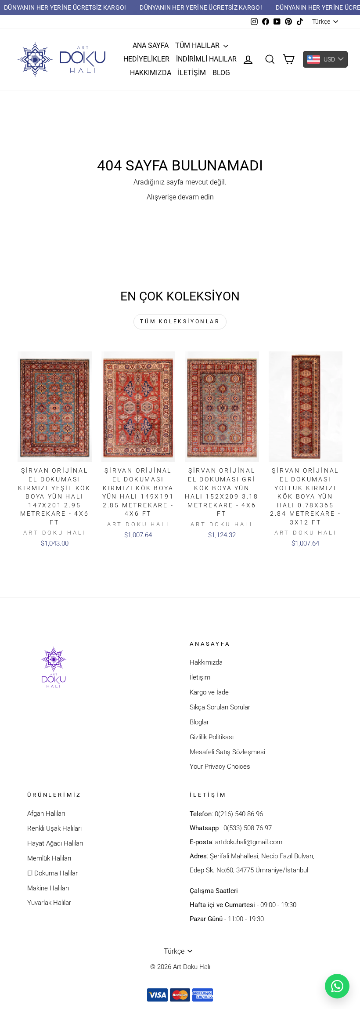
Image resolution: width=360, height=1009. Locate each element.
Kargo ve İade (209, 692)
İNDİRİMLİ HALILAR (206, 59)
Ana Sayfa (151, 45)
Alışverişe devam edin (180, 197)
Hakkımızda (150, 73)
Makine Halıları (48, 888)
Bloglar (199, 722)
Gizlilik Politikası (212, 737)
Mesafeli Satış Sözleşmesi (227, 752)
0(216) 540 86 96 (239, 814)
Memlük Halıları (49, 858)
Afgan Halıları (46, 813)
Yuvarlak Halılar (49, 903)
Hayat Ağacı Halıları (55, 843)
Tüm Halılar (198, 45)
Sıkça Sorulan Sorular (220, 707)
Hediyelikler (146, 59)
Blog (221, 73)
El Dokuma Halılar (52, 873)
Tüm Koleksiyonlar (180, 321)
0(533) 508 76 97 (247, 828)
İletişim (192, 73)
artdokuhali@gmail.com (248, 842)
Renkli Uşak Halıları (54, 828)
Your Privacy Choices (220, 766)
